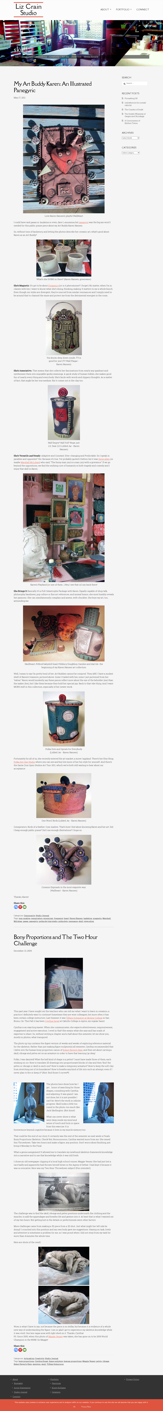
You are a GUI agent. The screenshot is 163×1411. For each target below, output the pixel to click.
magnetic (97, 918)
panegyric (83, 222)
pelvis (99, 1361)
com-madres (24, 918)
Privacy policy (86, 1407)
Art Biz (65, 56)
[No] (160, 1405)
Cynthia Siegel (52, 1021)
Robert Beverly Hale (73, 1050)
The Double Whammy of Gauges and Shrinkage (135, 115)
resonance (73, 921)
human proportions (73, 1361)
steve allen (89, 921)
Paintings (56, 1383)
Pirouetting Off (131, 98)
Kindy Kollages (59, 1388)
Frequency (53, 285)
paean (25, 921)
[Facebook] (16, 907)
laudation (87, 918)
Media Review (91, 56)
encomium (48, 918)
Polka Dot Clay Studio (24, 762)
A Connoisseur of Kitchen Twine (132, 121)
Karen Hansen (76, 918)
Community (27, 56)
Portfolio (122, 9)
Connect (142, 9)
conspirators (37, 918)
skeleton (37, 1364)
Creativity (54, 56)
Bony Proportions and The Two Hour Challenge (55, 940)
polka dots (63, 921)
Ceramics (56, 1392)
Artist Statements (22, 1388)
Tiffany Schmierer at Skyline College (84, 1018)
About (104, 9)
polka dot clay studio (48, 921)
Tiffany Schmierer (55, 1364)
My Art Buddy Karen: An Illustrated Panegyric (52, 87)
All (16, 56)
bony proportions (26, 1361)
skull (81, 921)
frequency (58, 918)
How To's (76, 56)
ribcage (106, 1361)
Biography (18, 1383)
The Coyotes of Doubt (134, 109)
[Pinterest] (20, 907)
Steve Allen (104, 459)
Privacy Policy (132, 1379)
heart (66, 918)
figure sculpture (56, 1361)
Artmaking (41, 56)
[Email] (24, 907)
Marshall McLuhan (30, 462)
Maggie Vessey (55, 1336)
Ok (74, 1407)
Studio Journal (42, 915)
